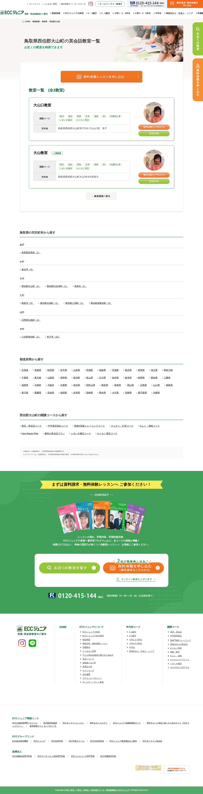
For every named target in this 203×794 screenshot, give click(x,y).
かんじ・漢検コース (150, 426)
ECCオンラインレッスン (73, 723)
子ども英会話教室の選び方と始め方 (97, 655)
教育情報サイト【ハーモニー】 (73, 4)
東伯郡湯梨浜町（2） (101, 303)
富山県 (89, 377)
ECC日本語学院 (97, 741)
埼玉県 (154, 370)
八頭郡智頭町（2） (31, 337)
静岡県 (141, 377)
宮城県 (89, 370)
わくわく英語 (176, 648)
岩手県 (63, 370)
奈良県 (76, 385)
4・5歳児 (105, 13)
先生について (88, 659)
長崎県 (89, 392)
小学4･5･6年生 (135, 643)
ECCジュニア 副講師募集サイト (127, 723)
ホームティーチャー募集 (93, 682)
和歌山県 (90, 385)
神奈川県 (168, 370)
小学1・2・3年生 (122, 13)
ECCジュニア (39, 741)
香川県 (25, 392)
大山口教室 (42, 105)
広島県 (143, 385)
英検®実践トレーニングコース (89, 426)
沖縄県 (156, 392)
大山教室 (40, 153)
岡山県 (130, 385)
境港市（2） (80, 286)
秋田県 (50, 370)
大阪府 (50, 385)
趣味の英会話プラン (55, 433)
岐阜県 (128, 377)
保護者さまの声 (89, 663)
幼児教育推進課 (50, 723)
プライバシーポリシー (92, 678)
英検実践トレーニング (180, 640)
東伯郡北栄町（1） (49, 303)
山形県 (76, 370)
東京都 (37, 377)
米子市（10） (53, 337)
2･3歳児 (132, 632)
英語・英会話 (176, 632)
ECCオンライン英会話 (152, 741)
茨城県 (115, 370)
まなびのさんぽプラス (179, 667)
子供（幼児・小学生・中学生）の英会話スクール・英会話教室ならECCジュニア (97, 790)
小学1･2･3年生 (135, 640)
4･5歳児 (132, 636)
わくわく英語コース (107, 433)
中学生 (158, 13)
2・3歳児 (92, 13)
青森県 (37, 370)
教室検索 (56, 13)
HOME (63, 627)
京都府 (37, 385)
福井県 (115, 377)
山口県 (156, 385)
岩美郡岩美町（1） (31, 252)
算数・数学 (175, 652)
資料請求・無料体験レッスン (95, 643)
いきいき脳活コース (81, 433)
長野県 (63, 377)
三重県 (167, 377)
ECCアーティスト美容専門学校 (51, 756)
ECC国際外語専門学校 (22, 756)
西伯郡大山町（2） (31, 286)
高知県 (50, 392)
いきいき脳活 (176, 663)
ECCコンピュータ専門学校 (83, 756)
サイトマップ (34, 4)
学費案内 (86, 647)
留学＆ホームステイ (98, 723)
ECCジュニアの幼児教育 (93, 636)
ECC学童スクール (76, 741)
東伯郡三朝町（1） (74, 303)
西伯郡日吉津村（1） (57, 286)
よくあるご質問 (50, 4)
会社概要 (86, 674)
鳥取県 (104, 385)
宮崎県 (128, 392)
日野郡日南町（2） (31, 320)
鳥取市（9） (28, 303)
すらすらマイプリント (179, 660)
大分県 (115, 392)
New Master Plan (30, 433)
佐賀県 (76, 392)
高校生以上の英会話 (179, 644)
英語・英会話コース (32, 426)
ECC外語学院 (57, 741)
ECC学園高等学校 (108, 756)
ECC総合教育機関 (20, 741)
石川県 (102, 377)
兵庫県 (63, 385)
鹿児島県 (142, 392)
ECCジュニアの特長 (74, 13)
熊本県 (102, 392)
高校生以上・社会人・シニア (179, 13)
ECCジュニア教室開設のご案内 (123, 741)
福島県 (102, 370)
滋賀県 (25, 385)
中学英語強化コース (58, 426)
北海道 (25, 370)
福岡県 (63, 392)
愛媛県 (37, 392)
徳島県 (169, 385)
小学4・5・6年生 (143, 13)
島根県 (117, 385)
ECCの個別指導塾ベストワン (25, 723)
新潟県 (76, 377)
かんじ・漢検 (176, 656)
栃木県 (128, 370)
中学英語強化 (176, 636)
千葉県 (25, 377)
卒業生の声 (87, 667)
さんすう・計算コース (122, 426)
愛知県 (154, 377)
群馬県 (141, 370)
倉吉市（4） (28, 269)
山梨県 (50, 377)
